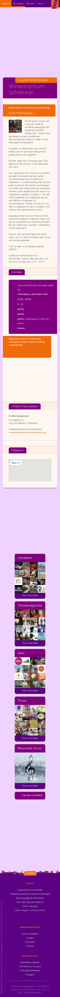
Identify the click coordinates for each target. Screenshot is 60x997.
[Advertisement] (30, 43)
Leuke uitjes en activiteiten (30, 890)
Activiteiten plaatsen (30, 962)
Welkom (5, 3)
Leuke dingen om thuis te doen (30, 910)
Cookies (30, 946)
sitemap (4, 995)
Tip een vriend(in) (32, 795)
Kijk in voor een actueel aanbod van (26, 351)
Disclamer (30, 942)
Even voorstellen (30, 934)
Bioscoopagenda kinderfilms (30, 898)
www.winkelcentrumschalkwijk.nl (27, 432)
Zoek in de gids (30, 906)
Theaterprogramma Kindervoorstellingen (30, 894)
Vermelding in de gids (30, 966)
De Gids (31, 3)
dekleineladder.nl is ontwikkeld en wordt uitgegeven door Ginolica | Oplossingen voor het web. (1, 947)
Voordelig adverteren (30, 970)
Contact (30, 938)
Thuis (40, 3)
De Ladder (18, 3)
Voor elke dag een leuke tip (30, 902)
